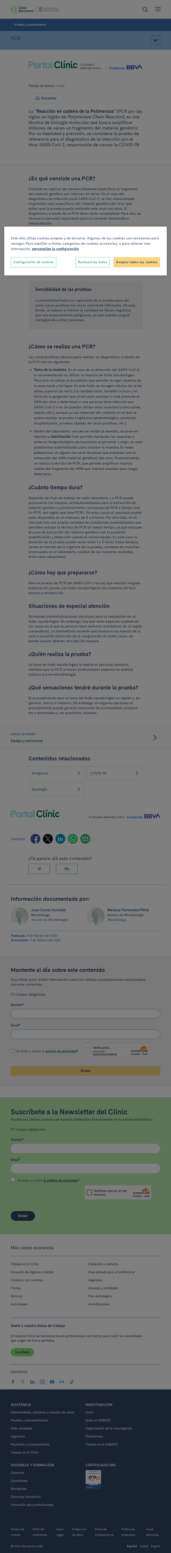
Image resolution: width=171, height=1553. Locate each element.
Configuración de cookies (33, 262)
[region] (85, 251)
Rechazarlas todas (92, 262)
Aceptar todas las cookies (137, 262)
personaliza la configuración (55, 249)
